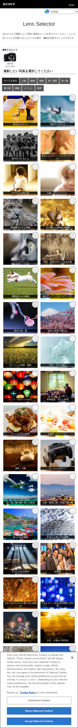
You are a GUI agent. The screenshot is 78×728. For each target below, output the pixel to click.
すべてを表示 (10, 81)
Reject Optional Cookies (39, 711)
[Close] (72, 658)
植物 (41, 81)
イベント (28, 88)
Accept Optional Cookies (39, 721)
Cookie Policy (28, 692)
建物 (17, 88)
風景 (39, 88)
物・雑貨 (52, 81)
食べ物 (64, 81)
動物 (32, 81)
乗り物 (7, 88)
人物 (24, 81)
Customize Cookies (39, 700)
